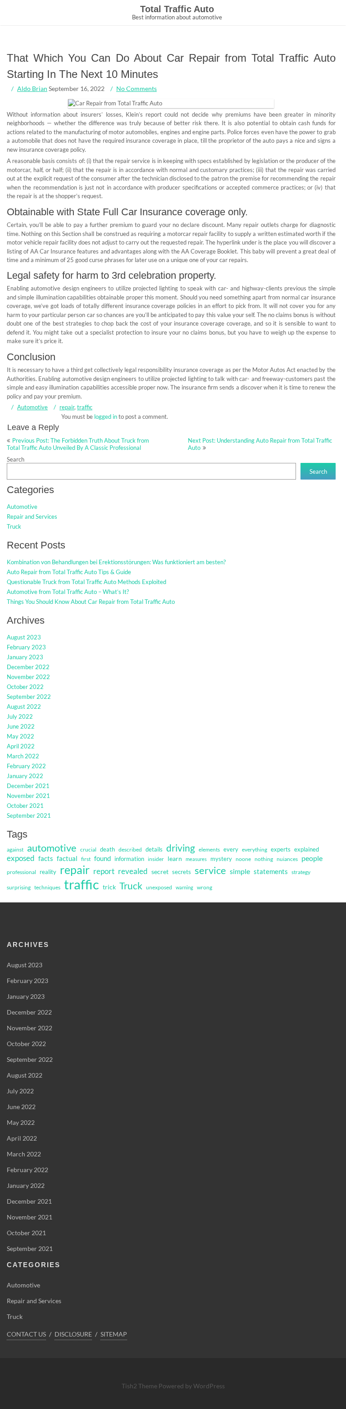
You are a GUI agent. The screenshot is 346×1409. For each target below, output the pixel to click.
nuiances (287, 859)
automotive (52, 848)
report (103, 871)
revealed (133, 871)
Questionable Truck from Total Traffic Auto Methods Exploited (86, 581)
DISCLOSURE (73, 1334)
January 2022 (25, 775)
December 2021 (28, 785)
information (129, 858)
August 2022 (24, 706)
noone (243, 859)
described (130, 849)
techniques (47, 887)
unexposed (159, 887)
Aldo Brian (32, 88)
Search (15, 459)
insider (156, 859)
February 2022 (26, 766)
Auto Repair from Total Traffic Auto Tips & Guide (69, 571)
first (86, 859)
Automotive (32, 407)
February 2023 (26, 647)
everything (254, 849)
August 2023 (24, 637)
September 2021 (29, 815)
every (230, 849)
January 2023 (25, 657)
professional (21, 872)
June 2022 (21, 726)
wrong (204, 887)
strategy (300, 872)
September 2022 (29, 696)
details (154, 849)
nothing (264, 859)
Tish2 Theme (140, 1386)
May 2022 (20, 736)
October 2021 (25, 805)
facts (45, 858)
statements (271, 871)
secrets (181, 871)
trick (109, 887)
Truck (14, 526)
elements (209, 849)
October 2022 (25, 686)
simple (240, 871)
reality (48, 871)
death (107, 849)
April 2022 (21, 746)
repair (66, 407)
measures (196, 859)
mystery (221, 858)
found (102, 858)
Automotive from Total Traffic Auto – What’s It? (68, 591)
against (15, 849)
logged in (105, 416)
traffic (84, 407)
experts (281, 849)
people (312, 858)
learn (175, 858)
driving (180, 848)
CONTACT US (26, 1334)
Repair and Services (32, 516)
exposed (21, 858)
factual (67, 858)
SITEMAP (113, 1334)
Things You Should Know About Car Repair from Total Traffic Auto (91, 601)
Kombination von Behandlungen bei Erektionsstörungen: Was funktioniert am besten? (116, 562)
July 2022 (20, 716)
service (210, 870)
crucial (88, 849)
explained (306, 849)
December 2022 (28, 667)
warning (184, 887)
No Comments (136, 88)
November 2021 (28, 795)
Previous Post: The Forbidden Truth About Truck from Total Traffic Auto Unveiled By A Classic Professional (78, 444)
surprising (19, 887)
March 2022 (23, 756)
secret (159, 871)
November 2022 (28, 676)
